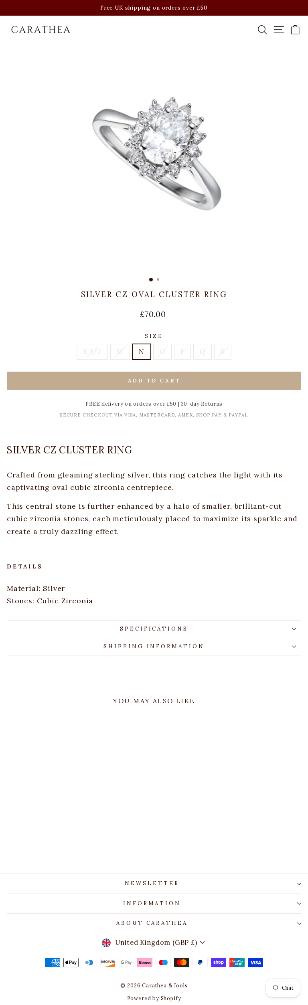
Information (152, 903)
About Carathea (152, 923)
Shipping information (154, 646)
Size (154, 336)
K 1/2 (92, 351)
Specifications (154, 628)
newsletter (152, 883)
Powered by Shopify (154, 998)
